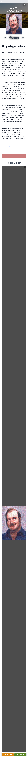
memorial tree (17, 145)
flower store (12, 147)
